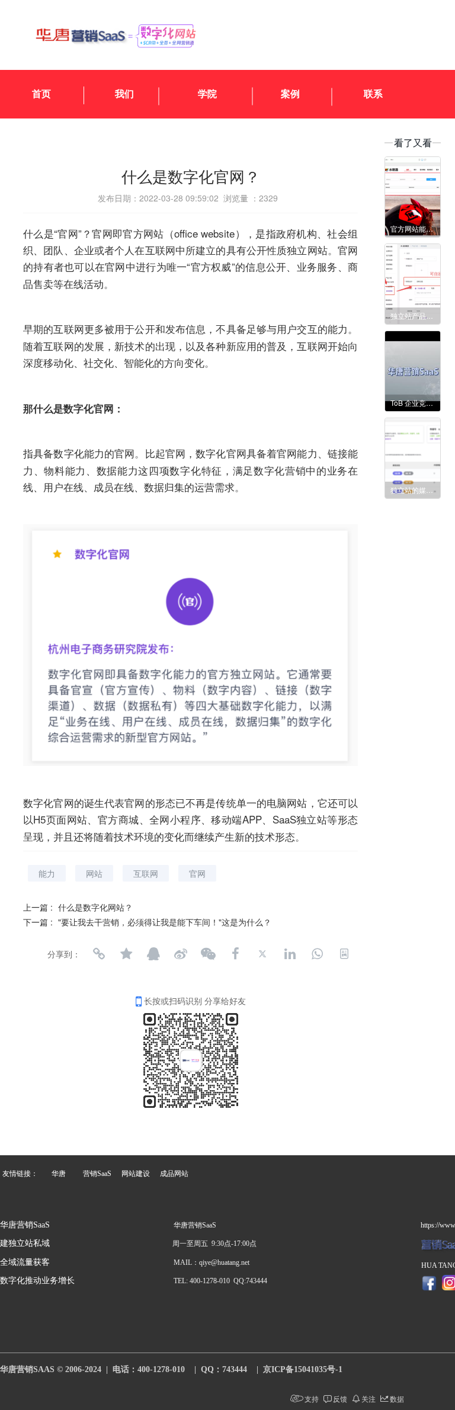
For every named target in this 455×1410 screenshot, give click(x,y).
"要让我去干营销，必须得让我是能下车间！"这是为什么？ (164, 922)
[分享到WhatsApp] (317, 953)
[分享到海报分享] (344, 953)
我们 (124, 94)
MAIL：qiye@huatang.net (211, 1262)
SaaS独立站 (300, 819)
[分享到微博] (180, 953)
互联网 (145, 873)
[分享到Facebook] (235, 953)
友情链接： (20, 1173)
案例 (290, 94)
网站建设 (135, 1173)
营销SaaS (97, 1173)
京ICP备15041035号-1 (302, 1369)
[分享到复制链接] (99, 953)
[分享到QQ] (153, 953)
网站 (94, 873)
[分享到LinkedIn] (289, 953)
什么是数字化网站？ (95, 907)
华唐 (59, 1173)
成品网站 (174, 1173)
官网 (67, 233)
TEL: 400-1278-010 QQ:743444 (220, 1281)
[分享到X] (262, 953)
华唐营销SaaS (25, 1224)
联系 (373, 94)
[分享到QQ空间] (126, 953)
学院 (207, 94)
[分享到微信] (208, 953)
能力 (47, 873)
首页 (41, 94)
